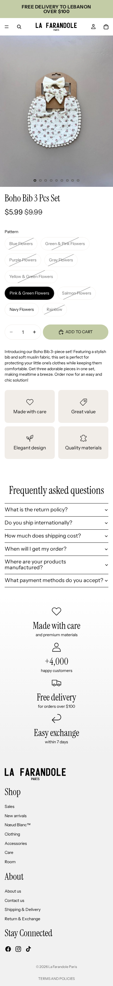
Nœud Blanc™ (18, 824)
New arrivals (16, 815)
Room (10, 861)
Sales (9, 806)
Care (9, 852)
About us (13, 891)
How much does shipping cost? (43, 536)
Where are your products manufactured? (35, 564)
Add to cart (79, 331)
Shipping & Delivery (23, 909)
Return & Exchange (22, 918)
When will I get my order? (35, 549)
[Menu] (6, 26)
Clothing (12, 834)
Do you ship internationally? (38, 522)
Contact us (14, 900)
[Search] (19, 26)
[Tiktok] (28, 948)
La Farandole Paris (62, 966)
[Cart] (106, 26)
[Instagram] (18, 948)
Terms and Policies (56, 978)
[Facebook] (8, 948)
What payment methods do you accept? (54, 580)
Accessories (16, 843)
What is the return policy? (36, 509)
